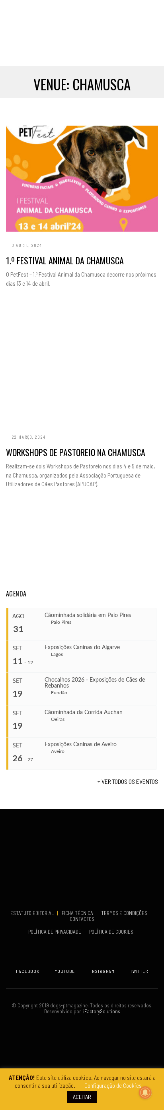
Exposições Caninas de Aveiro (81, 744)
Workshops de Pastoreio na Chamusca (75, 452)
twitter (139, 971)
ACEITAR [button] (82, 1096)
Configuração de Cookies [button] (113, 1085)
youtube (65, 971)
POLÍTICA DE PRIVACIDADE (55, 932)
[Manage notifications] (145, 1092)
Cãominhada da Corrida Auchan (84, 712)
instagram (102, 971)
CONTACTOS (82, 919)
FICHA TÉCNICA (78, 913)
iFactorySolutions (100, 1011)
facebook (27, 971)
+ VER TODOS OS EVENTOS (128, 781)
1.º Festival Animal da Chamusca (65, 260)
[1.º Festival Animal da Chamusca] (82, 178)
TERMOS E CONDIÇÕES (124, 913)
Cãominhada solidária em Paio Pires (88, 615)
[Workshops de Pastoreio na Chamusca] (82, 370)
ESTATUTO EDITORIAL (32, 913)
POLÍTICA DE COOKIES (112, 932)
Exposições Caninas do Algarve (82, 647)
